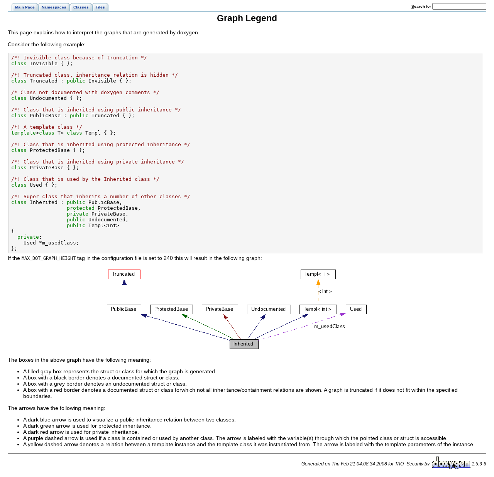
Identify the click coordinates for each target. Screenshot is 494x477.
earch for (421, 6)
